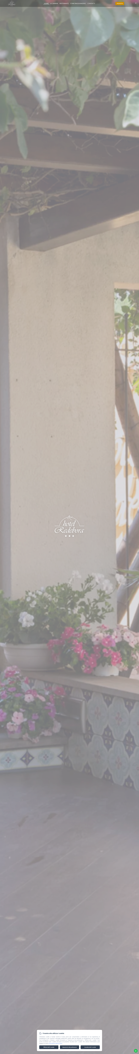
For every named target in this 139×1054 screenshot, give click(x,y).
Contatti (91, 3)
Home (46, 3)
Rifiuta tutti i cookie (49, 1047)
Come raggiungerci (78, 3)
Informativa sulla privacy (55, 1043)
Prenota (120, 3)
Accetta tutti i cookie (90, 1047)
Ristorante (64, 3)
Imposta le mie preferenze (69, 1047)
